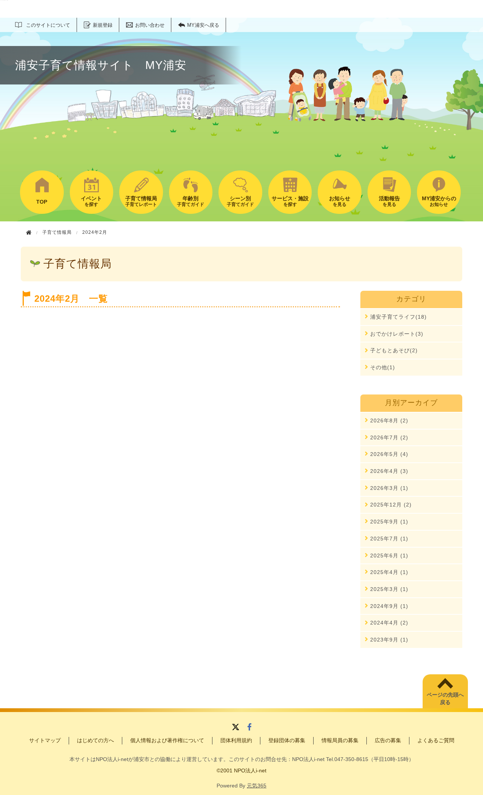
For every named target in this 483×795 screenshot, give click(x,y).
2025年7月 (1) (389, 539)
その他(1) (382, 367)
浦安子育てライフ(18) (398, 317)
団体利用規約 (236, 740)
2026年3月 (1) (389, 488)
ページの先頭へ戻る (445, 698)
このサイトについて (48, 25)
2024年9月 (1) (389, 606)
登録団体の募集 (286, 740)
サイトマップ (45, 740)
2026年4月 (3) (389, 471)
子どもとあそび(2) (394, 350)
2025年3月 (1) (389, 589)
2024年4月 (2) (389, 623)
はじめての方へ (95, 740)
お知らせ (439, 201)
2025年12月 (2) (391, 505)
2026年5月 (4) (389, 454)
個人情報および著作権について (167, 740)
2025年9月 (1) (389, 522)
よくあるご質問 (435, 740)
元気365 (256, 786)
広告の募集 (388, 740)
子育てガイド (190, 201)
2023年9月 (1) (389, 640)
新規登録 (102, 25)
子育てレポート (141, 201)
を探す (91, 201)
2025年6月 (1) (389, 556)
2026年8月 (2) (389, 420)
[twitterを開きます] (236, 727)
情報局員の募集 (339, 740)
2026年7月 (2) (389, 437)
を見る (339, 201)
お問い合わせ (150, 25)
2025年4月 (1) (389, 572)
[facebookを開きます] (249, 727)
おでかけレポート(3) (396, 334)
